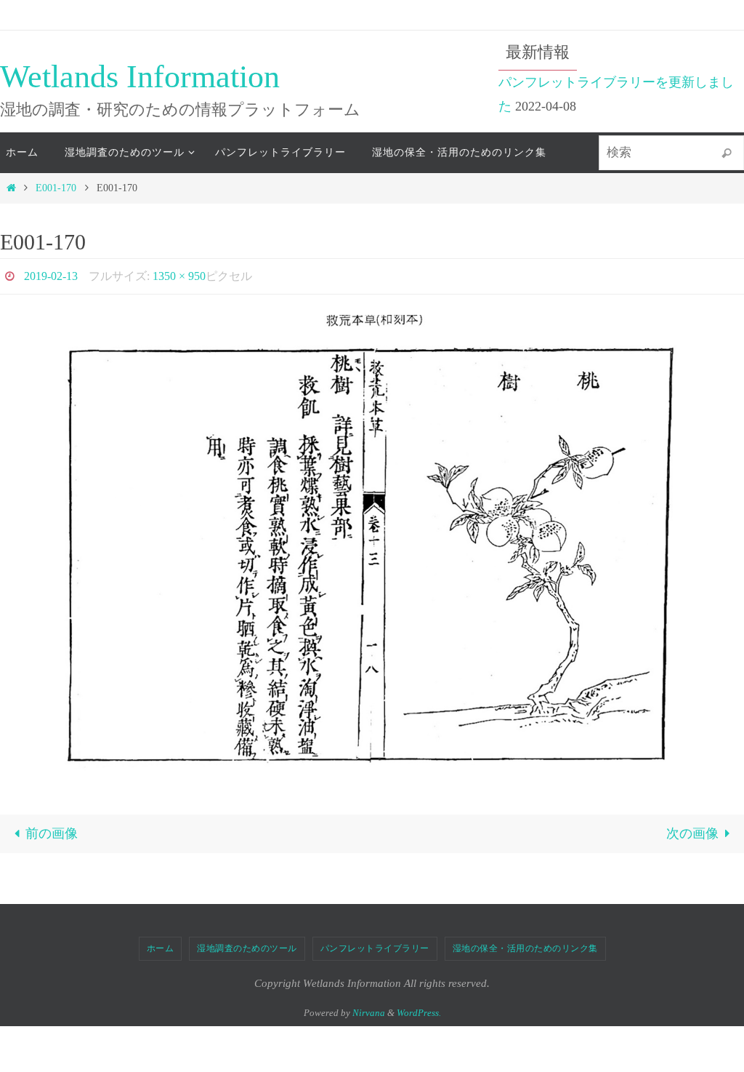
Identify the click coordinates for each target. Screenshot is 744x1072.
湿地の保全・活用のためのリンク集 (525, 944)
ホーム (160, 944)
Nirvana (368, 1008)
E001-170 (56, 187)
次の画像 (692, 830)
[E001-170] (372, 541)
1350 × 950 (179, 274)
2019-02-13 (51, 274)
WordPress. (419, 1008)
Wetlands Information (140, 77)
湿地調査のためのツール (247, 944)
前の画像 (51, 830)
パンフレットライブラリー (374, 944)
